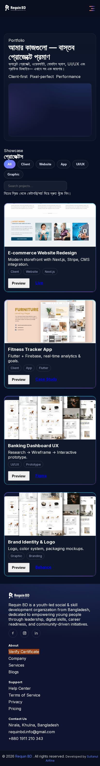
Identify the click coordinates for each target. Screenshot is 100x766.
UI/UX (80, 164)
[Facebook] (12, 633)
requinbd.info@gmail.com (31, 731)
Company (17, 658)
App (64, 164)
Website (45, 164)
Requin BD (24, 756)
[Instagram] (24, 633)
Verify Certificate (24, 651)
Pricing (14, 708)
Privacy (15, 701)
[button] (92, 8)
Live (39, 283)
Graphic (13, 174)
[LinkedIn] (36, 633)
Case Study (46, 379)
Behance (43, 567)
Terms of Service (24, 695)
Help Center (19, 688)
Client (25, 164)
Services (16, 665)
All (10, 164)
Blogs (13, 671)
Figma (41, 476)
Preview (18, 283)
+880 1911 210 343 (25, 738)
